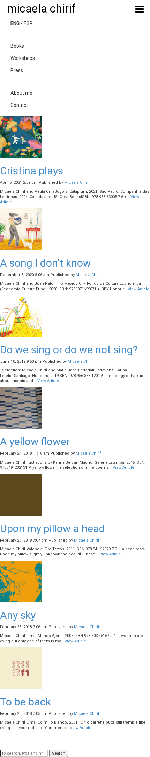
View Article (138, 289)
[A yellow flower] (21, 407)
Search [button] (58, 753)
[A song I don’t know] (21, 229)
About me (21, 93)
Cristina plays (31, 171)
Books (17, 46)
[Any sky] (21, 581)
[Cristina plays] (21, 137)
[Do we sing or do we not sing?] (21, 316)
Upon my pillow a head (52, 528)
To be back (25, 702)
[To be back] (21, 668)
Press (16, 70)
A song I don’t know (45, 263)
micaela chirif (41, 8)
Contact (19, 105)
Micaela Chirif (77, 182)
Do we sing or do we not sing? (69, 350)
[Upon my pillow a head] (21, 494)
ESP (28, 23)
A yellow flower (35, 441)
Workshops (22, 58)
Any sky (18, 615)
